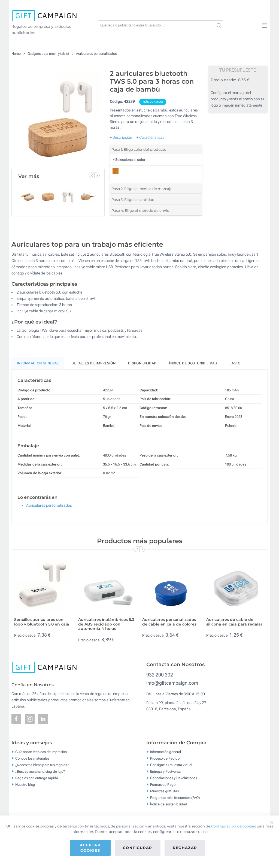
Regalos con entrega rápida (36, 778)
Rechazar (185, 847)
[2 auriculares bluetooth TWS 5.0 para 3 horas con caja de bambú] (58, 118)
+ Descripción (121, 137)
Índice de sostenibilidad (193, 363)
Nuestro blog (25, 784)
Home (16, 54)
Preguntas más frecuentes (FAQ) (175, 797)
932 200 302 (159, 675)
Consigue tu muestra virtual (171, 765)
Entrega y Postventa (165, 771)
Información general (165, 752)
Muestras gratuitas (164, 791)
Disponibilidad (142, 363)
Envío (234, 363)
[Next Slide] (97, 175)
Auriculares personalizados (96, 54)
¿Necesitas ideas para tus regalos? (42, 765)
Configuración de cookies (233, 826)
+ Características (150, 137)
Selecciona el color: (130, 160)
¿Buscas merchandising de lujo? (40, 771)
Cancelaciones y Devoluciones (173, 778)
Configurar (137, 847)
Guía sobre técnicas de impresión (41, 752)
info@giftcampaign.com (172, 683)
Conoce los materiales (32, 758)
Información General (38, 363)
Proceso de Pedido (165, 758)
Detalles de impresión (93, 363)
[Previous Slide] (91, 175)
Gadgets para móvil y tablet (48, 54)
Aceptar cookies (90, 848)
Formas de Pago (162, 784)
